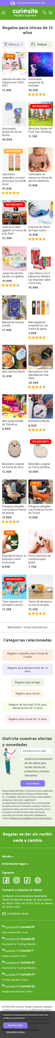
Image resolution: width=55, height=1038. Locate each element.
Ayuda (6, 856)
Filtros (13, 44)
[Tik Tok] (27, 880)
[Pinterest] (37, 880)
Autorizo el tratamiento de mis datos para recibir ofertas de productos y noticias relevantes (38, 767)
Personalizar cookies (15, 1032)
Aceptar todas (15, 1025)
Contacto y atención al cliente (22, 890)
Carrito (50, 12)
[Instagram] (16, 880)
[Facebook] (6, 880)
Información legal (14, 863)
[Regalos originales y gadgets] (25, 10)
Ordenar (42, 44)
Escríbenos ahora (17, 913)
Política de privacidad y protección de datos (31, 818)
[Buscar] (44, 12)
